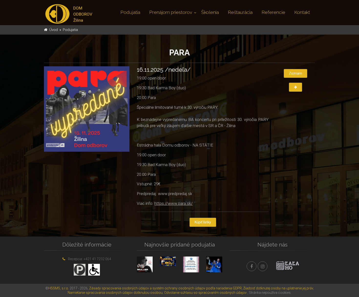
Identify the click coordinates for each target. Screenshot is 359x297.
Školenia (210, 12)
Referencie (273, 12)
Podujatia (130, 12)
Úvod (53, 30)
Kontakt (302, 12)
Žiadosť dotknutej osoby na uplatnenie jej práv (278, 288)
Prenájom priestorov (170, 12)
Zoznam (295, 73)
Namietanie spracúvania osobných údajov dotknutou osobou (115, 293)
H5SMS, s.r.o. (58, 288)
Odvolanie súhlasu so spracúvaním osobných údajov (205, 293)
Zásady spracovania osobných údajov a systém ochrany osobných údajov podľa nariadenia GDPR (165, 288)
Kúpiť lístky (203, 222)
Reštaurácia (240, 12)
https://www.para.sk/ (173, 203)
